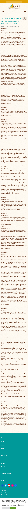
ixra (3, 26)
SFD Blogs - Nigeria (13, 26)
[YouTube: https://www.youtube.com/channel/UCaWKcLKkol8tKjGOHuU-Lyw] (9, 485)
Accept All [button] (13, 507)
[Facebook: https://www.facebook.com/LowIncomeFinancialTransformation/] (15, 485)
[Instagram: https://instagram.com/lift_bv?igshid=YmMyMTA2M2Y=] (12, 485)
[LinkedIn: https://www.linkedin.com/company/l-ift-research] (2, 485)
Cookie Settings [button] (6, 507)
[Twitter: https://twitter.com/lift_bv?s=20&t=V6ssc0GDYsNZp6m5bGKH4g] (6, 485)
